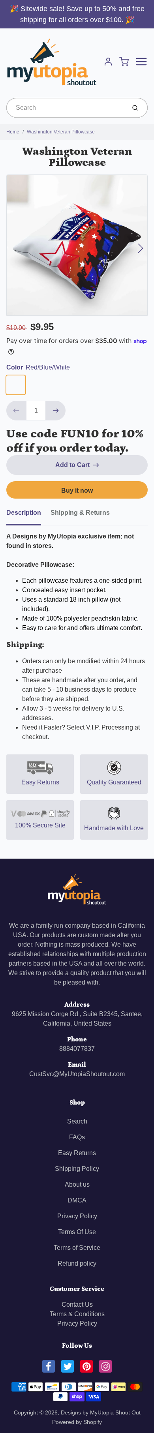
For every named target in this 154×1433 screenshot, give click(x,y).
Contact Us (77, 1304)
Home (12, 132)
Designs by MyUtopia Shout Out (101, 1412)
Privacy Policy (77, 1216)
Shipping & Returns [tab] (80, 512)
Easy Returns (77, 1153)
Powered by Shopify (77, 1422)
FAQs (77, 1137)
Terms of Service (77, 1247)
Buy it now (77, 490)
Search (77, 1121)
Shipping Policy (77, 1168)
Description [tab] (23, 512)
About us (77, 1184)
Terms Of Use (77, 1232)
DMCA (77, 1200)
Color (38, 367)
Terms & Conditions (77, 1314)
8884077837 (77, 1048)
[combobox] (65, 108)
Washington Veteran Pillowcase (61, 132)
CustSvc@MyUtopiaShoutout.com (77, 1074)
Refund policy (77, 1263)
